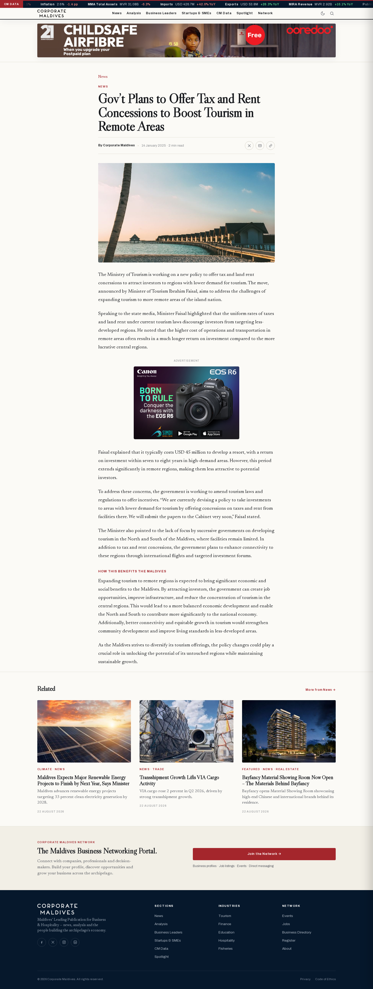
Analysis (134, 13)
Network (265, 13)
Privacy (305, 979)
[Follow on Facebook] (41, 942)
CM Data (224, 13)
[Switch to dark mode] (323, 13)
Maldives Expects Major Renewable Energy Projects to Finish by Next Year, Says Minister (83, 780)
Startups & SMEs (196, 13)
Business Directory (296, 932)
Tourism (224, 916)
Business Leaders (161, 13)
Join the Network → (264, 854)
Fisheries (225, 948)
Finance (224, 924)
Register (288, 940)
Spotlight (244, 13)
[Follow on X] (52, 942)
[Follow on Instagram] (64, 942)
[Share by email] (260, 145)
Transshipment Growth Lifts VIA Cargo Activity (179, 780)
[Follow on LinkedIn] (75, 942)
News (117, 13)
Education (226, 932)
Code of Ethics (325, 979)
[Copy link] (270, 145)
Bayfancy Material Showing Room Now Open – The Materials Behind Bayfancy (287, 780)
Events (287, 916)
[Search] (332, 13)
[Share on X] (249, 145)
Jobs (286, 924)
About (287, 948)
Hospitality (226, 940)
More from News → (321, 690)
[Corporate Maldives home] (51, 13)
